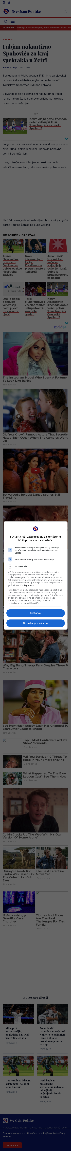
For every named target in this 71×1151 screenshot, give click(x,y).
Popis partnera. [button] (27, 585)
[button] (35, 566)
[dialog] (36, 575)
